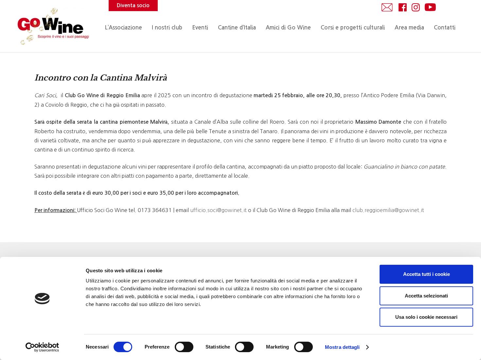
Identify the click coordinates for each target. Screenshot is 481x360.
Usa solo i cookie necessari (426, 317)
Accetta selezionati (426, 295)
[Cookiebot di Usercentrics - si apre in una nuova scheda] (42, 347)
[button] (211, 28)
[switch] (184, 347)
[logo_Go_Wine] (52, 26)
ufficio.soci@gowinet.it (218, 210)
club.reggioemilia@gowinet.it (388, 210)
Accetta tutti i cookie (426, 274)
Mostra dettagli (342, 347)
